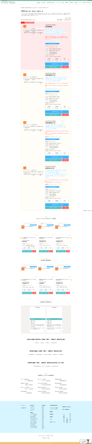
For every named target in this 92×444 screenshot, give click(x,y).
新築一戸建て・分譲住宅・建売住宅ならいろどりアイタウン (29, 7)
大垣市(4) (42, 342)
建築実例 (66, 2)
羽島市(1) (47, 342)
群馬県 (43, 411)
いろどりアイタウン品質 (60, 2)
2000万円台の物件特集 (33, 426)
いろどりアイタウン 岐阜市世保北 (25, 241)
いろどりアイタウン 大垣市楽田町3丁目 (50, 74)
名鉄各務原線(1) (31, 354)
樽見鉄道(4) (55, 354)
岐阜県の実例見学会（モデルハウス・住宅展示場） (42, 366)
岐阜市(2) (37, 342)
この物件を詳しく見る (57, 64)
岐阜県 (45, 7)
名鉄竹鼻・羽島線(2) (47, 354)
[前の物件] (20, 238)
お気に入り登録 (65, 67)
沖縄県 (43, 428)
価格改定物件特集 (32, 416)
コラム (80, 2)
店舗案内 (76, 2)
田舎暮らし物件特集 (33, 417)
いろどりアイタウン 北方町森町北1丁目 (59, 241)
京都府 (43, 422)
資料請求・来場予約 (53, 66)
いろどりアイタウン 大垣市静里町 (50, 25)
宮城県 (43, 406)
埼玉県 (43, 412)
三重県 (43, 421)
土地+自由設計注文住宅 (51, 2)
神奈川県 (43, 416)
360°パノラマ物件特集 (33, 421)
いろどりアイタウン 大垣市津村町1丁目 (50, 122)
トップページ (23, 405)
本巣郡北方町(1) (54, 342)
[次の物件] (71, 238)
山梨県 (43, 417)
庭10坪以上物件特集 (33, 423)
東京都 (43, 415)
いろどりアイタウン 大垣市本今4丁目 (50, 167)
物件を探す (38, 2)
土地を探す (43, 2)
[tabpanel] (33, 28)
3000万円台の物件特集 (33, 427)
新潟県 (43, 418)
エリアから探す (41, 7)
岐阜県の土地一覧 (55, 366)
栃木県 (43, 410)
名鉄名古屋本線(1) (39, 354)
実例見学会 (71, 2)
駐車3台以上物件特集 (33, 422)
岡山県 (43, 423)
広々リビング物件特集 (33, 415)
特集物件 (31, 412)
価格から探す (32, 410)
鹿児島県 (43, 427)
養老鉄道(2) (61, 354)
